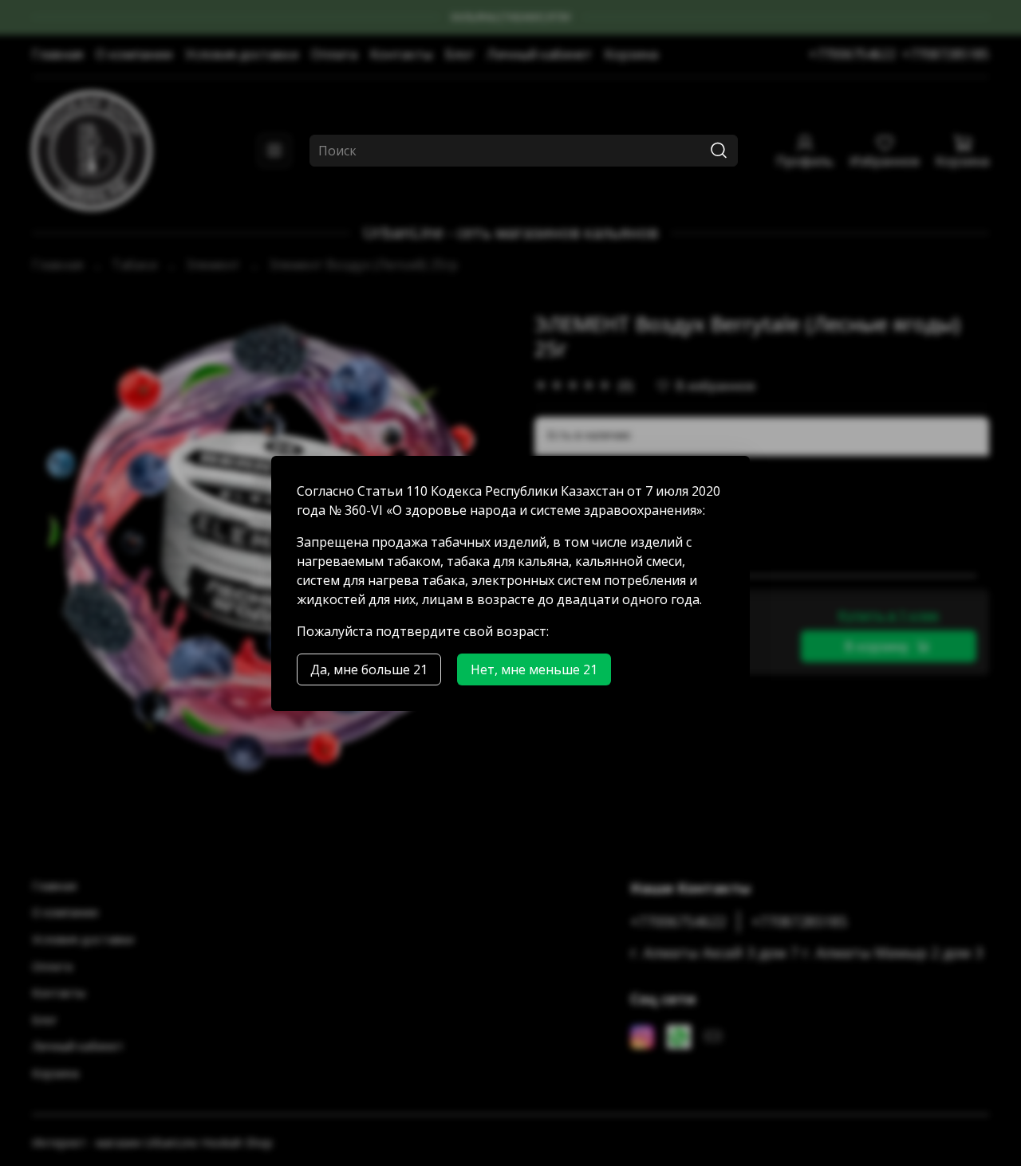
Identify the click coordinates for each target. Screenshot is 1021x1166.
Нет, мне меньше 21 (534, 669)
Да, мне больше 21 (369, 669)
